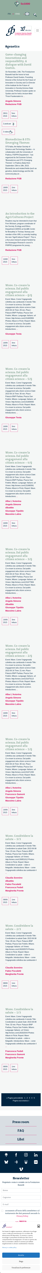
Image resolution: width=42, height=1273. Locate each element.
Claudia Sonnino (14, 878)
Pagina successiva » (21, 1101)
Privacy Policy (22, 1216)
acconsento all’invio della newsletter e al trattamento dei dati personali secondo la (22, 1213)
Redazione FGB (13, 104)
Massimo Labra (13, 514)
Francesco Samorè (15, 794)
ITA (9, 14)
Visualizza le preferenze (21, 1268)
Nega (21, 1261)
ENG (17, 14)
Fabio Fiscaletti (13, 884)
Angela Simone (13, 101)
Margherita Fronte (14, 890)
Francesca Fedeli (14, 887)
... (24, 96)
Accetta (21, 1255)
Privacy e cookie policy (9, 1247)
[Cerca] (34, 15)
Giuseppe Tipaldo (14, 511)
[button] (39, 1226)
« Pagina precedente (14, 1098)
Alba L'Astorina (13, 501)
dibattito (9, 507)
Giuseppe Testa (13, 334)
